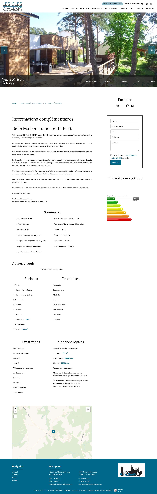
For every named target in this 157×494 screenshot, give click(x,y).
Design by (120, 490)
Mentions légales (62, 490)
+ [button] (15, 408)
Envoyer (116, 162)
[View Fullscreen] (15, 416)
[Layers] (88, 409)
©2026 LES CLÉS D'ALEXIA (44, 490)
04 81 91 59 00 (54, 478)
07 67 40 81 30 (54, 481)
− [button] (15, 411)
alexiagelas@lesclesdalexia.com (60, 484)
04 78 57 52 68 (83, 478)
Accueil (14, 103)
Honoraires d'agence (78, 490)
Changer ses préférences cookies (100, 490)
